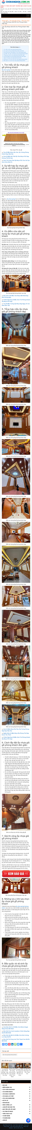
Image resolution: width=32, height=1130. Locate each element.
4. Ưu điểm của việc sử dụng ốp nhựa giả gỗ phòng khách (15, 53)
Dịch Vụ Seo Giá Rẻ (18, 1128)
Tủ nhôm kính (6, 1118)
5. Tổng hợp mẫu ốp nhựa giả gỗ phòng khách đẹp (13, 55)
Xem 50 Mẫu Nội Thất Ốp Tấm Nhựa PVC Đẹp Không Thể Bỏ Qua (15, 157)
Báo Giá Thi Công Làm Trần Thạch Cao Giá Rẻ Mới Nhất (16, 1040)
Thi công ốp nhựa (15, 21)
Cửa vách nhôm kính (8, 1098)
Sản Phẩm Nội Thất (7, 1125)
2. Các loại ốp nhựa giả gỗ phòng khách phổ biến (13, 51)
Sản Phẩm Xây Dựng (18, 1125)
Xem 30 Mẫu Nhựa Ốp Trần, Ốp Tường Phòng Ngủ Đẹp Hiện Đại (15, 730)
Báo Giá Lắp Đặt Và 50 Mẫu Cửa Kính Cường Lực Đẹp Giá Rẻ (15, 1036)
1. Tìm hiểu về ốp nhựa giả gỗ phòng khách (12, 49)
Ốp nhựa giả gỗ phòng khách (10, 1054)
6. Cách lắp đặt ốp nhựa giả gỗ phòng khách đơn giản (14, 56)
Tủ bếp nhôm (6, 1115)
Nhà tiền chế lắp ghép (9, 1109)
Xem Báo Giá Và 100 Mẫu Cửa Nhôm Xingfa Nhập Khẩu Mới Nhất (15, 1028)
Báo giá (5, 1085)
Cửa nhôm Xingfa (8, 1091)
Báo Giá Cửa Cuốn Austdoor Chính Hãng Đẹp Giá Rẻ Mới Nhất (15, 1032)
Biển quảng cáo (7, 1087)
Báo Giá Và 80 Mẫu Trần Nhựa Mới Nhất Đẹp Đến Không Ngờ (15, 296)
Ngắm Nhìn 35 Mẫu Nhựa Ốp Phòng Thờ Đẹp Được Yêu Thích (15, 734)
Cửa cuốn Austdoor (9, 1089)
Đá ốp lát (5, 1100)
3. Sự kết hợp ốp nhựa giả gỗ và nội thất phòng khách (14, 52)
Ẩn (19, 47)
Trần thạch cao (7, 1113)
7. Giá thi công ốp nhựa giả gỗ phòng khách (12, 57)
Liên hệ (5, 1120)
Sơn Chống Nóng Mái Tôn (16, 1126)
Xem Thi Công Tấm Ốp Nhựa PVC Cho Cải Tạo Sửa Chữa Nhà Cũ (16, 161)
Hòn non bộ (6, 1102)
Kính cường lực (7, 1105)
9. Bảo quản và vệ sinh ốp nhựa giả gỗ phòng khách (14, 60)
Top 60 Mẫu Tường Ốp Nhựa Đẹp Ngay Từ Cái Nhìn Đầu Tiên (16, 304)
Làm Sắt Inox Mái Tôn (9, 1107)
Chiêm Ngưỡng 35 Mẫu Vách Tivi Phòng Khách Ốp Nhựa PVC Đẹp (16, 300)
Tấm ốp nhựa (25, 21)
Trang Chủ (5, 21)
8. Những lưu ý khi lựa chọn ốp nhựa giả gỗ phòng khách (15, 59)
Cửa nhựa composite (9, 1094)
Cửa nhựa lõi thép (8, 1096)
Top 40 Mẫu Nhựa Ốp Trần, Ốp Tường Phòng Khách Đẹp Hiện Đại (15, 153)
